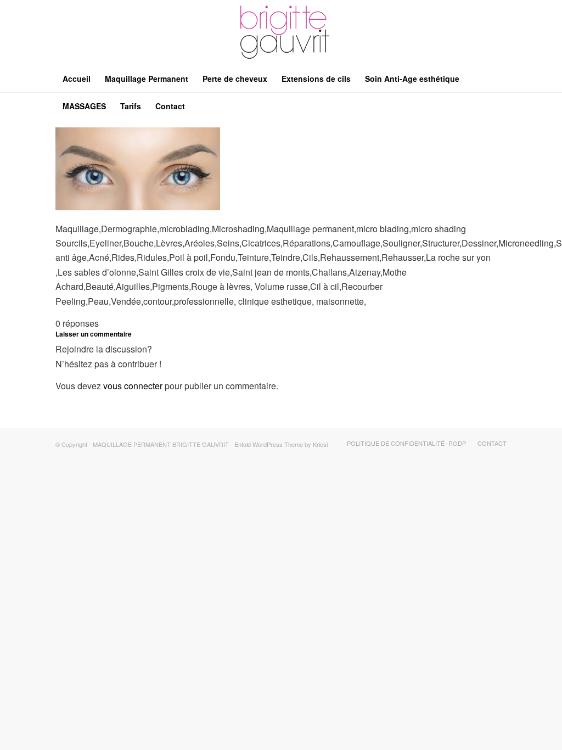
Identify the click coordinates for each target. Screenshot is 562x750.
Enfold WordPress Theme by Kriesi (281, 444)
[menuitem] (76, 78)
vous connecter (132, 385)
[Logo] (281, 32)
